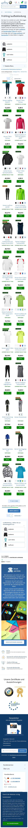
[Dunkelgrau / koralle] (22, 414)
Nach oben (14, 501)
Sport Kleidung (8, 12)
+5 (24, 273)
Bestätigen (22, 750)
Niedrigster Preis (16, 71)
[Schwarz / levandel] (19, 414)
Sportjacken (4, 35)
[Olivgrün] (9, 380)
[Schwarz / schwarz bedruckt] (6, 346)
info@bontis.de (12, 787)
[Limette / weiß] (23, 309)
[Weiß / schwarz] (3, 309)
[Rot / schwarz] (20, 132)
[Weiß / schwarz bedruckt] (9, 346)
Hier (4, 818)
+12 (25, 168)
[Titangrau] (11, 237)
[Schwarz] (5, 98)
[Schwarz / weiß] (16, 132)
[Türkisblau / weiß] (20, 309)
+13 (12, 132)
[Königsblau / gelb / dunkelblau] (6, 414)
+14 (25, 98)
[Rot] (20, 98)
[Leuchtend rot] (9, 237)
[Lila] (23, 98)
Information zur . (14, 756)
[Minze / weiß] (18, 309)
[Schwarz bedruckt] (10, 168)
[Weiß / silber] (18, 132)
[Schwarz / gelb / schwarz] (9, 414)
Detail (7, 110)
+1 (12, 309)
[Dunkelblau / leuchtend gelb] (23, 132)
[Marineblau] (10, 98)
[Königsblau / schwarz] (23, 273)
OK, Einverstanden (12, 823)
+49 (15, 778)
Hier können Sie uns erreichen (14, 792)
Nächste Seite (17, 78)
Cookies (21, 805)
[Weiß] (7, 98)
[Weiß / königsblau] (18, 273)
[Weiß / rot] (16, 273)
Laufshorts (22, 29)
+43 (15, 781)
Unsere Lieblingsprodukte (6, 71)
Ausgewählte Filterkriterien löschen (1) (12, 69)
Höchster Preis (24, 71)
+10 (25, 132)
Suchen (23, 6)
